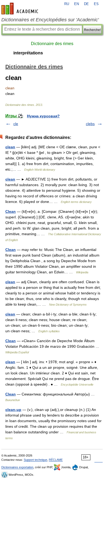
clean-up (13, 409)
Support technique (35, 459)
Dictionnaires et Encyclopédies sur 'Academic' (50, 19)
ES (96, 4)
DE (86, 4)
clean (10, 147)
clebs (90, 124)
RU (66, 4)
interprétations (28, 53)
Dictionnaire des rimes (52, 43)
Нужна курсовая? (43, 116)
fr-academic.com (20, 8)
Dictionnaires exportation (17, 467)
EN (76, 4)
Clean (10, 211)
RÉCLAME (56, 459)
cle (15, 124)
